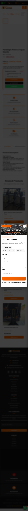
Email (3, 269)
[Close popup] (24, 226)
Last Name (5, 261)
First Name (5, 254)
